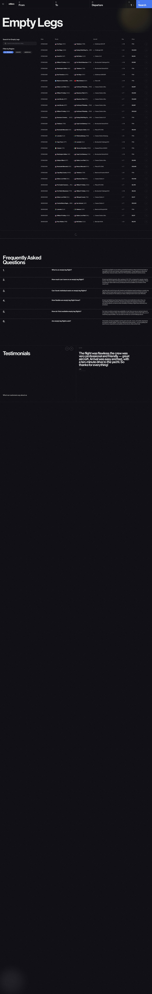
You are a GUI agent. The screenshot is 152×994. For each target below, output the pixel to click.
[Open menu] (3, 4)
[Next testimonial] (71, 341)
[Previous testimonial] (67, 341)
